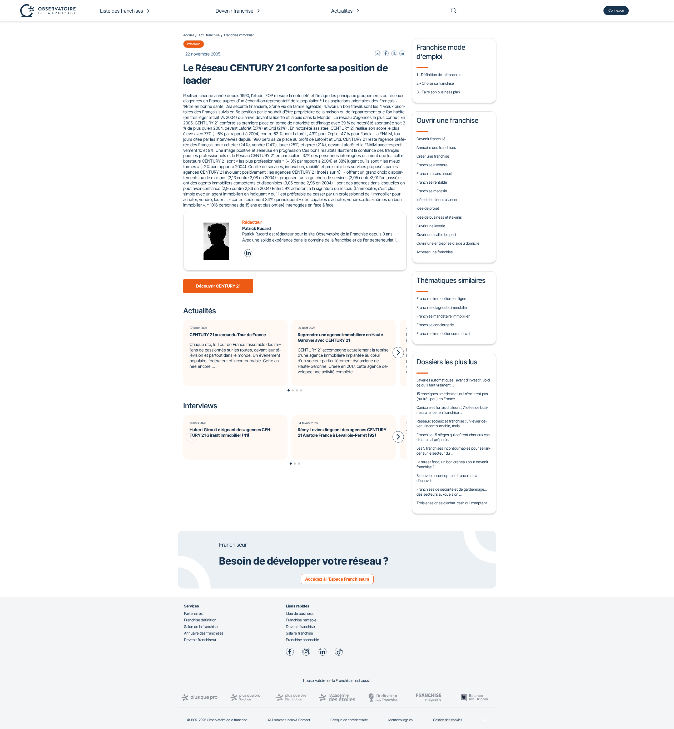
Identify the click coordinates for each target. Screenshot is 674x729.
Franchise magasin (432, 191)
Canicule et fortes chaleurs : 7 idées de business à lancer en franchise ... (452, 410)
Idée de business (300, 613)
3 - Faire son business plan (438, 92)
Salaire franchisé (299, 633)
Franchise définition (200, 620)
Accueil (188, 35)
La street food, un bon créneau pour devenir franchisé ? (452, 464)
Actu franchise (209, 35)
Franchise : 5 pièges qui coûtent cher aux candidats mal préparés (454, 437)
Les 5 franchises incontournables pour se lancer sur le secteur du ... (453, 450)
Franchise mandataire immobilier (443, 316)
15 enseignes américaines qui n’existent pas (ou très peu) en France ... (452, 396)
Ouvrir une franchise (447, 120)
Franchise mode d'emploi (441, 51)
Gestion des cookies (447, 720)
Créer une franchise (433, 156)
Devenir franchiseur (200, 639)
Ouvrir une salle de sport (436, 234)
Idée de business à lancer (437, 199)
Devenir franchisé (431, 139)
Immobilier (193, 44)
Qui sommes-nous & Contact (289, 720)
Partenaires (193, 613)
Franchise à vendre (432, 165)
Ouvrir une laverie (431, 226)
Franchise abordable (302, 639)
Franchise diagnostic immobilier (442, 307)
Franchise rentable (432, 182)
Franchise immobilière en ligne (441, 298)
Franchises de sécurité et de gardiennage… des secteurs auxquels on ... (452, 491)
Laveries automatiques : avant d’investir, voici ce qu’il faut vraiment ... (453, 382)
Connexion (616, 10)
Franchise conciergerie (435, 325)
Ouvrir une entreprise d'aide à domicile (448, 243)
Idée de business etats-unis (439, 217)
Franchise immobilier (239, 35)
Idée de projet (428, 208)
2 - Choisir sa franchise (435, 83)
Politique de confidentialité (349, 720)
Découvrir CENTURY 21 (218, 286)
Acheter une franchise (435, 252)
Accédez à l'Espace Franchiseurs (337, 579)
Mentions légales (400, 720)
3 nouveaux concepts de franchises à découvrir (447, 478)
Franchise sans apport (435, 173)
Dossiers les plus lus (447, 362)
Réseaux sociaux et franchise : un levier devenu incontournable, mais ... (452, 423)
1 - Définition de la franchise (439, 74)
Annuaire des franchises (436, 147)
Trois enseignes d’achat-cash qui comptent (452, 503)
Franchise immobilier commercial (443, 333)
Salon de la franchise (201, 626)
